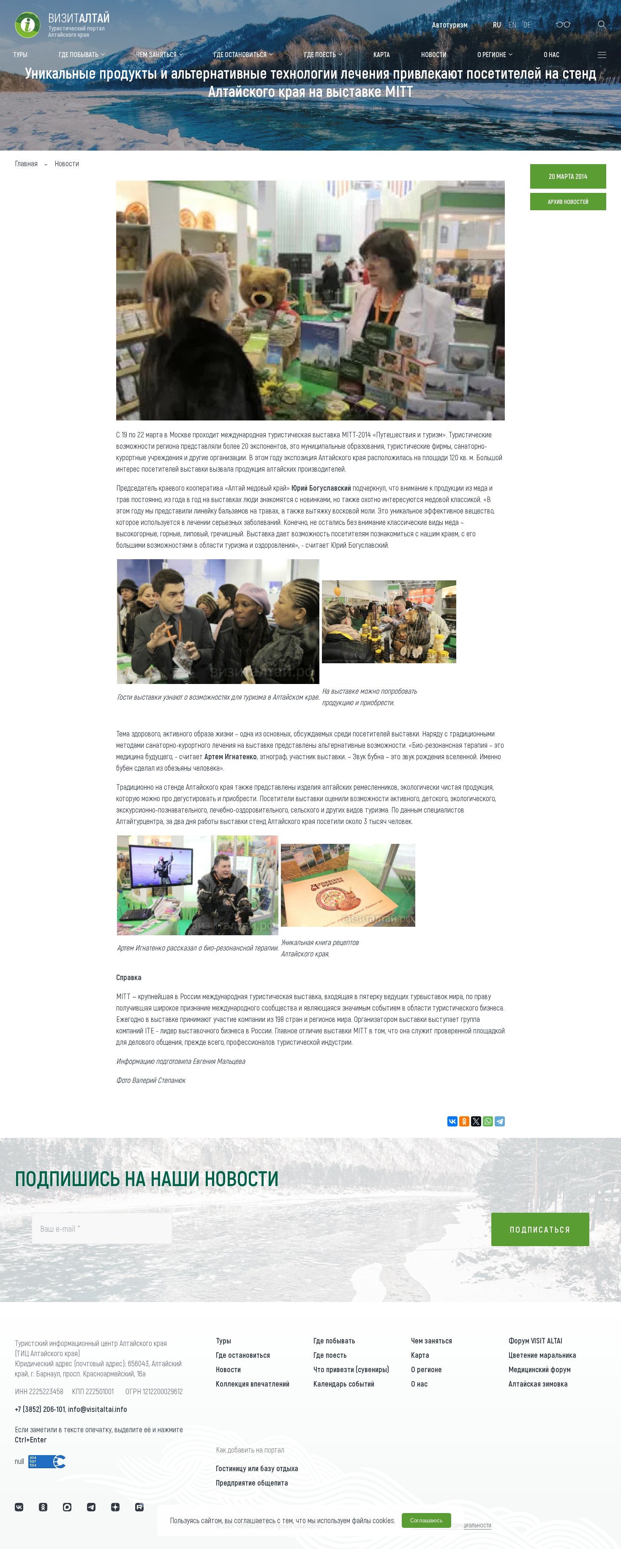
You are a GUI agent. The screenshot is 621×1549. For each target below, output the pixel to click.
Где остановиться (243, 1354)
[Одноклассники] (464, 1121)
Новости (228, 1369)
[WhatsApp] (488, 1121)
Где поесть (330, 1354)
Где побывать (334, 1340)
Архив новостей (568, 201)
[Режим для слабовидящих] (563, 24)
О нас (419, 1383)
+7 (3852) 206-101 (40, 1409)
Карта (420, 1354)
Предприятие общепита (252, 1482)
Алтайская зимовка (538, 1383)
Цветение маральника (542, 1354)
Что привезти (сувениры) (351, 1369)
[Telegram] (500, 1121)
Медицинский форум (540, 1369)
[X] (476, 1121)
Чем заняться (431, 1340)
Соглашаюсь (426, 1520)
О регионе (426, 1369)
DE (527, 24)
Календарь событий (343, 1383)
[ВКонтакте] (452, 1121)
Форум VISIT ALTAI (535, 1340)
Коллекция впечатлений (252, 1383)
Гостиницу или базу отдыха (257, 1468)
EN (512, 24)
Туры (223, 1340)
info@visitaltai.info (97, 1409)
